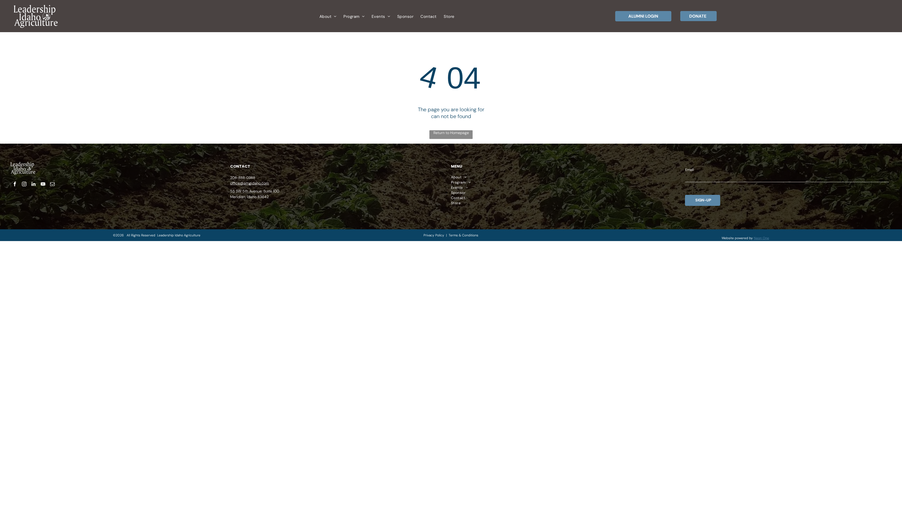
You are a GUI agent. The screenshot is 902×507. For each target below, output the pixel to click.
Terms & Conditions (463, 235)
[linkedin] (33, 185)
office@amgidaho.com (249, 183)
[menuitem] (328, 16)
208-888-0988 (242, 177)
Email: (689, 169)
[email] (52, 185)
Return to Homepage (451, 132)
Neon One (761, 238)
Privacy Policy (434, 235)
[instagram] (24, 185)
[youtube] (43, 185)
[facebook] (14, 185)
